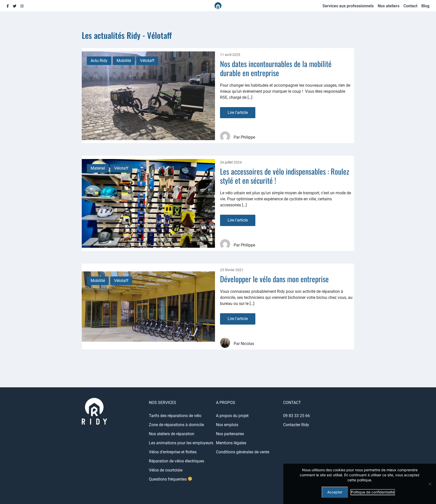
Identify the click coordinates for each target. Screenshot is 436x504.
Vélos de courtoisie (165, 470)
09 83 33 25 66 (296, 415)
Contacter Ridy (296, 424)
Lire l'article (238, 112)
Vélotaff (147, 60)
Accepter (334, 492)
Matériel (98, 168)
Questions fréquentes (168, 479)
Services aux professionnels (348, 6)
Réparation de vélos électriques (176, 461)
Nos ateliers (388, 6)
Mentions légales (231, 442)
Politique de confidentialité (373, 492)
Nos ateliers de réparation (171, 433)
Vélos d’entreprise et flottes (173, 452)
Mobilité (124, 60)
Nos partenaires (230, 433)
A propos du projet (232, 415)
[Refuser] (429, 483)
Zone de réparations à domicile (176, 424)
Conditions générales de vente (242, 452)
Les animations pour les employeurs (181, 442)
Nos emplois (227, 424)
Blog (425, 6)
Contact (410, 6)
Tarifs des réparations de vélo (175, 415)
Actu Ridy (99, 60)
